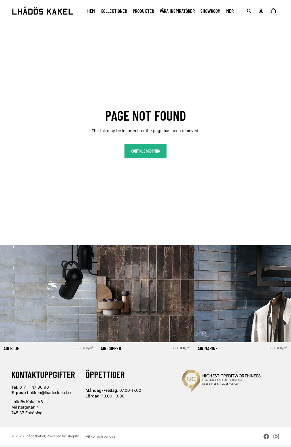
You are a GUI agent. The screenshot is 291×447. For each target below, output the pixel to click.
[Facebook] (266, 436)
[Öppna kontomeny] (261, 11)
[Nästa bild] (88, 293)
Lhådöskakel (34, 436)
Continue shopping (145, 151)
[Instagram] (276, 436)
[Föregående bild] (8, 293)
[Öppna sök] (249, 11)
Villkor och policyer (101, 436)
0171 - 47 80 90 (34, 387)
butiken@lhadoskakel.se (49, 392)
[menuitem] (229, 10)
